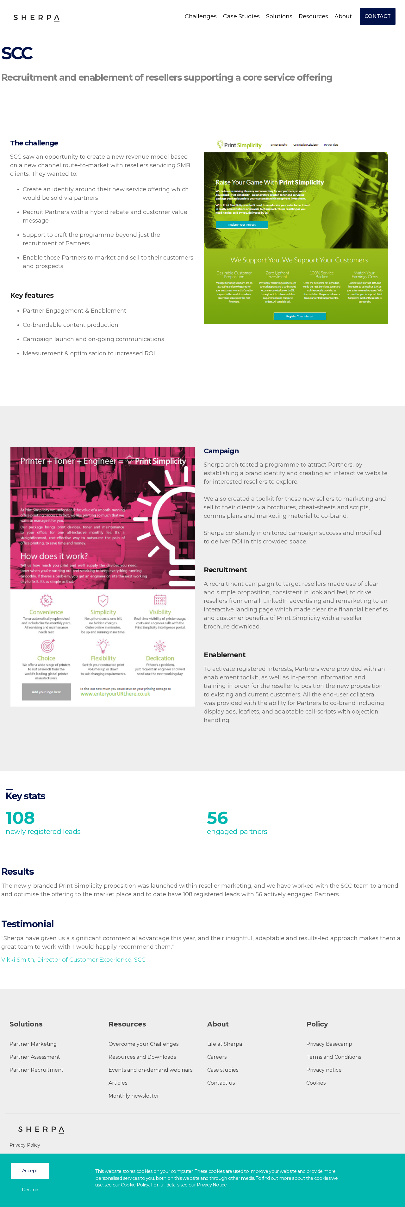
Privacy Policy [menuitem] (24, 1145)
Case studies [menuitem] (222, 1070)
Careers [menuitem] (217, 1057)
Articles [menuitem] (118, 1083)
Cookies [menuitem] (316, 1083)
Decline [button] (30, 1189)
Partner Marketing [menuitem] (33, 1044)
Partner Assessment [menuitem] (34, 1057)
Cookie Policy (135, 1185)
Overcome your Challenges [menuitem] (143, 1044)
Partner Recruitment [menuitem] (36, 1070)
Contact (377, 16)
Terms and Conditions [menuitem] (333, 1057)
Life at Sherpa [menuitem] (224, 1044)
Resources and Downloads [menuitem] (142, 1057)
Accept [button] (30, 1170)
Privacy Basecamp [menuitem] (329, 1044)
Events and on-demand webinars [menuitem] (150, 1070)
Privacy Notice (212, 1185)
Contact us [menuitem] (221, 1083)
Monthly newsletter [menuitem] (134, 1096)
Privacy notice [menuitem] (324, 1070)
